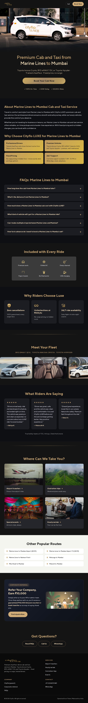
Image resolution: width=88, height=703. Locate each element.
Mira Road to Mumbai (16, 564)
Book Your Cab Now (44, 81)
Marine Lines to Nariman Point (19, 557)
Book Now (78, 4)
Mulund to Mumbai (55, 564)
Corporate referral (10, 687)
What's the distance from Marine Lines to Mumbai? (28, 197)
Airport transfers (51, 664)
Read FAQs (29, 644)
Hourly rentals (50, 667)
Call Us (44, 644)
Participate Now (17, 614)
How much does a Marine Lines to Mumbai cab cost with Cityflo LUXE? (35, 206)
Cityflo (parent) (9, 683)
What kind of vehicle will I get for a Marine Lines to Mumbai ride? (33, 214)
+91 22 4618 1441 (51, 683)
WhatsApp (58, 644)
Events (47, 675)
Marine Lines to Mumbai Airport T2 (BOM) (64, 551)
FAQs (6, 690)
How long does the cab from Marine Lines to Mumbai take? (31, 188)
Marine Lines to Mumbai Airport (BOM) (22, 551)
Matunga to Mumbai (56, 557)
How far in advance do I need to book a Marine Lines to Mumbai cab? (35, 232)
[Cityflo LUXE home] (8, 4)
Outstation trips (51, 671)
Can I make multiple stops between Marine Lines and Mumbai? (32, 223)
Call (68, 4)
